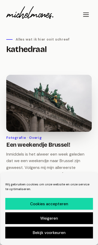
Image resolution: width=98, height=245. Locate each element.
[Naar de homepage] (29, 12)
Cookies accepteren (49, 204)
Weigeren (49, 218)
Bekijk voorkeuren (49, 232)
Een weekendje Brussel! (38, 144)
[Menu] (86, 14)
